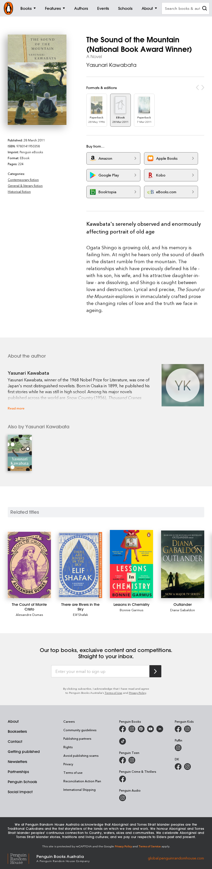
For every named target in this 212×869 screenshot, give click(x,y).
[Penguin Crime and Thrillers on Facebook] (122, 779)
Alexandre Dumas (29, 614)
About (13, 721)
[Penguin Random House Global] (22, 858)
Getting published (24, 751)
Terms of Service (150, 846)
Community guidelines (79, 730)
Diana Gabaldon (182, 609)
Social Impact (20, 792)
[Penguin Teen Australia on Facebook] (122, 760)
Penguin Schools (22, 781)
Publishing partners (77, 738)
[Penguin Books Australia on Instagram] (131, 729)
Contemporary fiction (23, 179)
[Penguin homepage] (8, 8)
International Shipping (79, 789)
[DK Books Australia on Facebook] (178, 766)
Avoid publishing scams (81, 755)
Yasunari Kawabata (111, 65)
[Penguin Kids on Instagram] (187, 729)
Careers (69, 721)
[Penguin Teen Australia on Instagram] (131, 760)
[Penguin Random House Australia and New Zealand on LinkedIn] (159, 729)
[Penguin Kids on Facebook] (178, 729)
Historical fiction (19, 191)
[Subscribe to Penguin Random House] (155, 671)
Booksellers (17, 731)
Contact (15, 741)
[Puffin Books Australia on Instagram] (178, 747)
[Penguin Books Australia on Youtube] (150, 729)
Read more (16, 408)
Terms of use (72, 772)
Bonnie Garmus (131, 609)
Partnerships (18, 771)
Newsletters (17, 761)
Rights (68, 747)
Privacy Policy (137, 692)
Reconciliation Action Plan (82, 781)
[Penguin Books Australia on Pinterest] (141, 729)
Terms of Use (113, 692)
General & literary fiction (25, 185)
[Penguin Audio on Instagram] (122, 797)
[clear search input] (204, 9)
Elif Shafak (80, 614)
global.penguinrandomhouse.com (176, 858)
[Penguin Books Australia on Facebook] (122, 729)
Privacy (68, 764)
